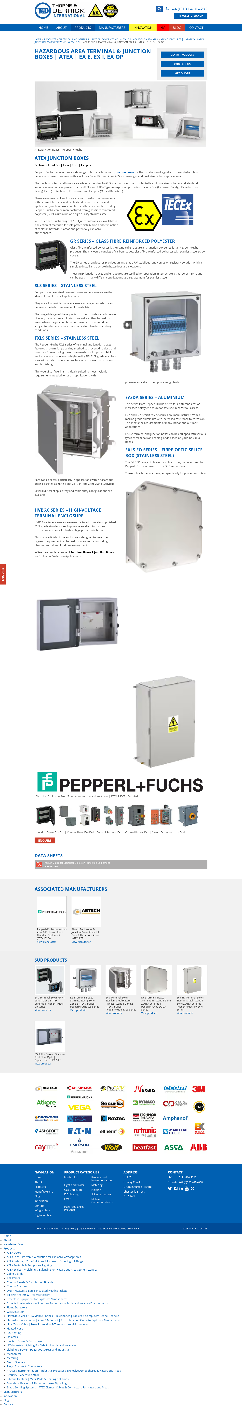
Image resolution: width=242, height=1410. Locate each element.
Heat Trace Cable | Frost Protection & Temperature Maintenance (47, 1324)
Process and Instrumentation (101, 1179)
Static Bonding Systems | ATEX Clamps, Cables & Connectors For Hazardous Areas (58, 1387)
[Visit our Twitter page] (170, 1189)
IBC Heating (71, 1194)
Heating (96, 1190)
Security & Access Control (23, 1375)
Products (83, 27)
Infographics (42, 1210)
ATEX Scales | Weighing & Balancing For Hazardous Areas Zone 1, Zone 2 (52, 1269)
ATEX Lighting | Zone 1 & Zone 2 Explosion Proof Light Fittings (45, 1261)
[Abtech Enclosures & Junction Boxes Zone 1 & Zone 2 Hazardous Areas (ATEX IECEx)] (86, 911)
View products (43, 1010)
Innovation (143, 27)
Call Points (13, 1278)
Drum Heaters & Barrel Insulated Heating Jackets (37, 1290)
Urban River (133, 1228)
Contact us (182, 64)
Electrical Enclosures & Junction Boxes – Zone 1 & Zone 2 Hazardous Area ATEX (108, 39)
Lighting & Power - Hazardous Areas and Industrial (38, 1349)
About (61, 27)
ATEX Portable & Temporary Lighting (29, 1265)
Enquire (45, 840)
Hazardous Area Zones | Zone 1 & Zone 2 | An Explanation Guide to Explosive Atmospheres (64, 1320)
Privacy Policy (69, 1228)
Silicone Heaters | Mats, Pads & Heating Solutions (38, 1379)
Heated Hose (15, 1328)
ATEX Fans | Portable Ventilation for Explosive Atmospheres (44, 1257)
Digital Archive (43, 1215)
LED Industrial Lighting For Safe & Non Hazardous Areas (41, 1345)
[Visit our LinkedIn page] (181, 1189)
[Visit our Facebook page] (175, 1189)
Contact (196, 27)
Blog (177, 27)
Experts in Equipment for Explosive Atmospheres (37, 1299)
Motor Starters (16, 1362)
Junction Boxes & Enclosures (24, 1341)
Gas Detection (73, 1190)
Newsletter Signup (190, 15)
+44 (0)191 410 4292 (188, 9)
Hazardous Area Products (74, 1208)
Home (43, 27)
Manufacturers (112, 27)
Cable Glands (15, 1274)
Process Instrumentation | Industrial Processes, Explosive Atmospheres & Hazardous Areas (64, 1370)
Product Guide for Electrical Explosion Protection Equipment (77, 864)
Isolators (12, 1337)
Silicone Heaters (101, 1194)
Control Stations (17, 1286)
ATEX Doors (14, 1252)
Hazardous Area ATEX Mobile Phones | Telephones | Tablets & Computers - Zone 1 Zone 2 (63, 1316)
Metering (97, 1185)
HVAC (67, 1199)
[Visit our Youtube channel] (187, 1189)
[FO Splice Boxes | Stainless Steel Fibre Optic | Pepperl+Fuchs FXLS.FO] (50, 1036)
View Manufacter (46, 941)
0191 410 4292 (187, 1177)
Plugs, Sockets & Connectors (24, 1366)
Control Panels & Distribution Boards (30, 1282)
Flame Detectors (17, 1307)
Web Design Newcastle (110, 1228)
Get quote (182, 73)
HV (163, 27)
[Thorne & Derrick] (77, 10)
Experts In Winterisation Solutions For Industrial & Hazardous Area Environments (57, 1303)
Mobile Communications (102, 1200)
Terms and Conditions (47, 1228)
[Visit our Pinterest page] (192, 1189)
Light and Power (74, 1185)
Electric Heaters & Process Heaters (28, 1295)
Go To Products (182, 54)
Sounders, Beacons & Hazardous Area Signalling (37, 1383)
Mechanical (71, 1177)
